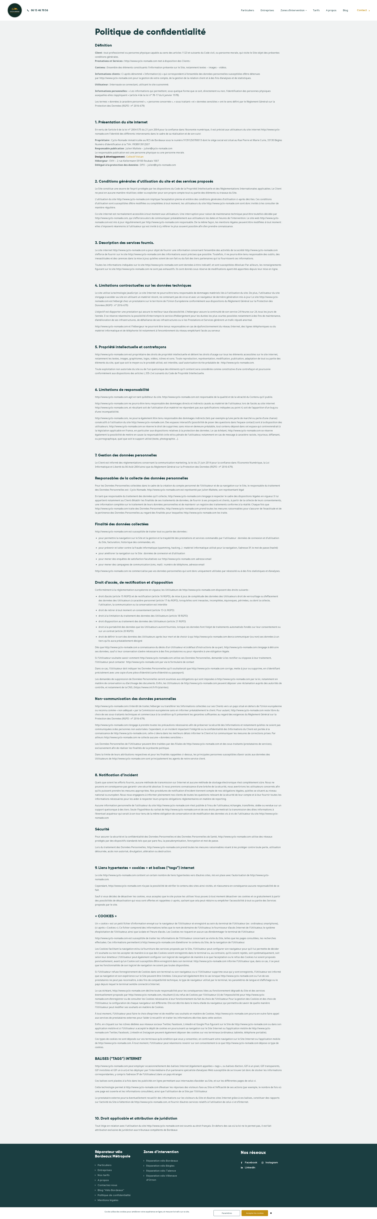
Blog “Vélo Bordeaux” (111, 1190)
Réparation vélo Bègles (160, 1165)
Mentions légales (108, 1200)
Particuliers (104, 1165)
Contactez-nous (107, 1185)
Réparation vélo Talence (161, 1170)
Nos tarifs (104, 1175)
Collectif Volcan (134, 156)
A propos (103, 1180)
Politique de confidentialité (114, 1195)
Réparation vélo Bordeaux (162, 1160)
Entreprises (105, 1170)
